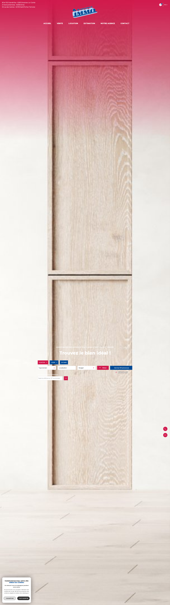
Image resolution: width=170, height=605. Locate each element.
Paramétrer (10, 598)
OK (66, 378)
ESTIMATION (89, 23)
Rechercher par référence (48, 375)
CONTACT (125, 23)
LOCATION (73, 23)
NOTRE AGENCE (108, 23)
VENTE (60, 23)
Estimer (64, 362)
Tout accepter (23, 598)
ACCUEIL (47, 23)
